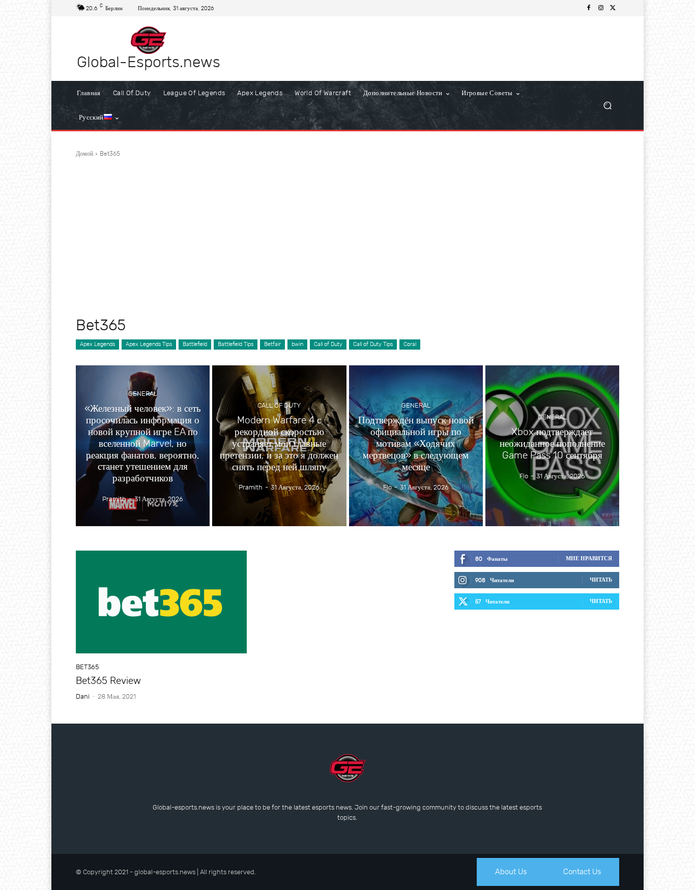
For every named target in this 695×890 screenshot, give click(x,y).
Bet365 (87, 667)
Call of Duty (328, 344)
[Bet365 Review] (161, 602)
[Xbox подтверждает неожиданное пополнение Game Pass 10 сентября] (552, 445)
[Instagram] (601, 8)
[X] (613, 8)
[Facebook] (589, 8)
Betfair (272, 344)
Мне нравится (589, 558)
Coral (409, 344)
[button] (607, 106)
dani (83, 696)
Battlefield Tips (235, 344)
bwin (297, 344)
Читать (601, 580)
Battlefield (195, 344)
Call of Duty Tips (373, 344)
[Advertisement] (347, 237)
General (142, 394)
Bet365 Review (108, 680)
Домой (84, 153)
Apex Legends (97, 344)
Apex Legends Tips (149, 344)
